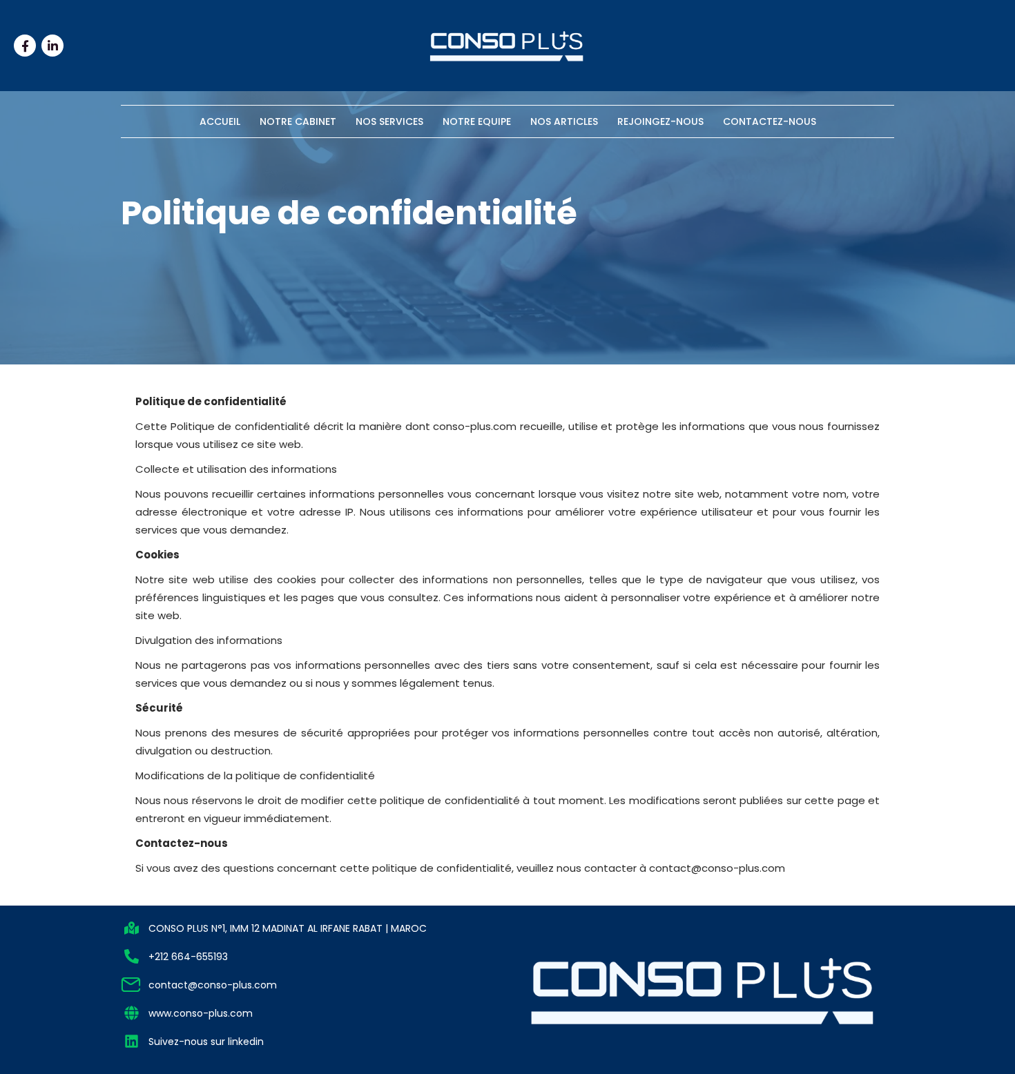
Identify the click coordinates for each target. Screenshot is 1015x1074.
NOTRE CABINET (298, 121)
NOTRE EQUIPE (477, 121)
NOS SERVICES (389, 121)
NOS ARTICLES (564, 121)
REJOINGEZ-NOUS (660, 121)
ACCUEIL (220, 121)
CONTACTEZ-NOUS (769, 121)
